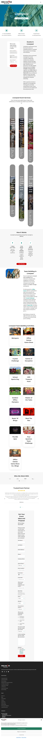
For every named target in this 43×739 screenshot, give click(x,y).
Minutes (19, 601)
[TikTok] (6, 672)
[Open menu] (41, 2)
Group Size (20, 577)
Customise (21, 734)
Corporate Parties (4, 679)
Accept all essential (21, 728)
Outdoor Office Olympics (15, 400)
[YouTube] (8, 672)
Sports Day (30, 305)
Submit (21, 655)
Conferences (3, 686)
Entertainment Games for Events (6, 682)
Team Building (3, 681)
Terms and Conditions (5, 705)
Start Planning (13, 65)
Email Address (21, 549)
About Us (3, 695)
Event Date (12, 55)
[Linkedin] (2, 672)
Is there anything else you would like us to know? (21, 635)
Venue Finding (3, 689)
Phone (19, 554)
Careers (2, 700)
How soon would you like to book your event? (21, 628)
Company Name (21, 558)
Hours (19, 596)
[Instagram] (4, 672)
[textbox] (12, 62)
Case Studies (3, 698)
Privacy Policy (23, 737)
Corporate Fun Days (4, 685)
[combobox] (13, 62)
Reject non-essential (21, 731)
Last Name (20, 545)
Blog (2, 697)
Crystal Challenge (30, 298)
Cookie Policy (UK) (4, 707)
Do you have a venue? (21, 607)
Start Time (20, 590)
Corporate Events (4, 678)
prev (4, 498)
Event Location (13, 50)
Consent (20, 647)
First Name (20, 540)
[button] (41, 719)
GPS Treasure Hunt (29, 379)
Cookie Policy (18, 737)
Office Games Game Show (28, 340)
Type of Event (13, 59)
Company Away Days (5, 683)
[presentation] (15, 331)
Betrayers (15, 338)
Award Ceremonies (4, 688)
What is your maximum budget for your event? (21, 584)
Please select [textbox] (20, 609)
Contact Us (3, 701)
